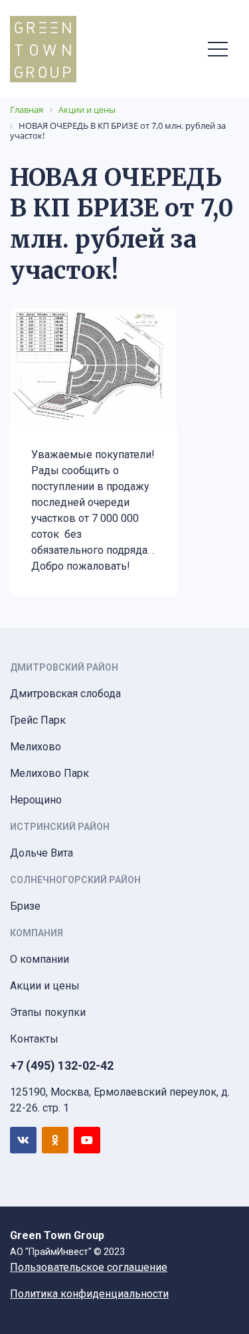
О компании (39, 959)
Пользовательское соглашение (88, 1267)
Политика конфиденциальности (89, 1294)
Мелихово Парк (49, 773)
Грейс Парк (38, 720)
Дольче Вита (41, 853)
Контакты (34, 1039)
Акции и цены (45, 985)
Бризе (25, 906)
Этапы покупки (48, 1012)
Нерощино (36, 799)
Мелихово (35, 746)
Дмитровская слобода (65, 693)
